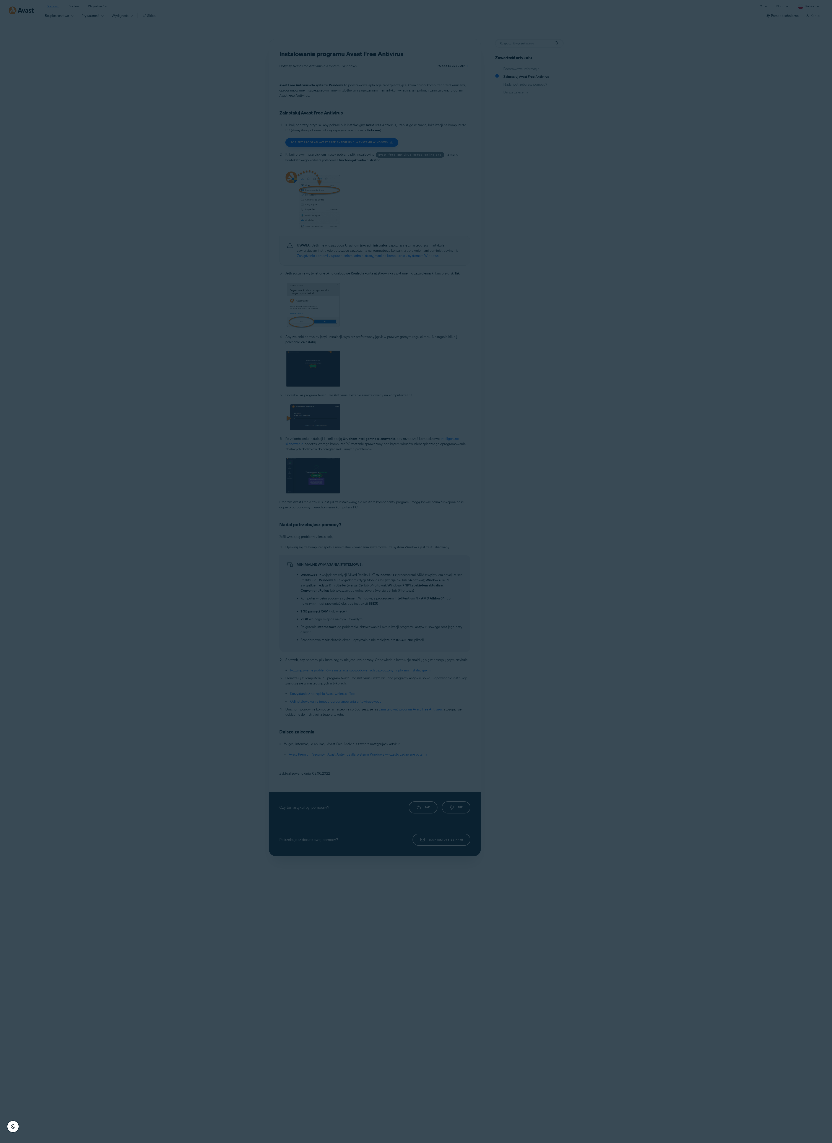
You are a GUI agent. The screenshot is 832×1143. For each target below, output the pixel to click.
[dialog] (416, 571)
